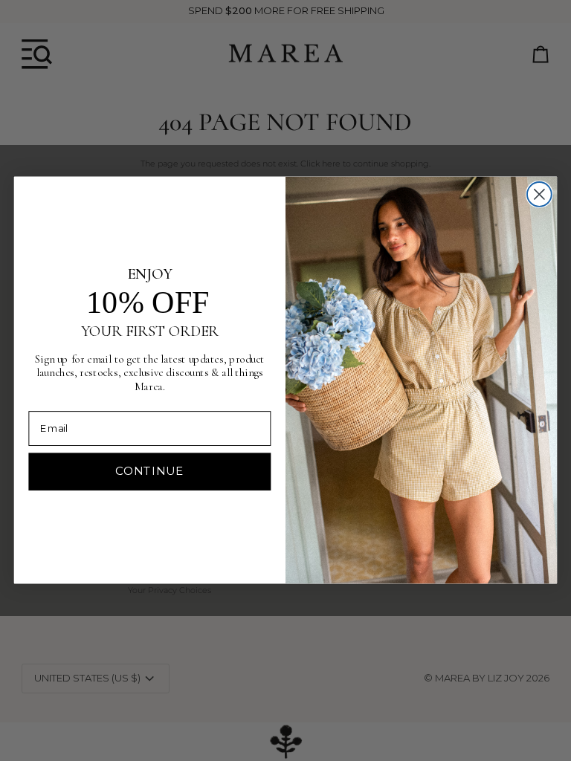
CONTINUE (149, 471)
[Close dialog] (539, 194)
